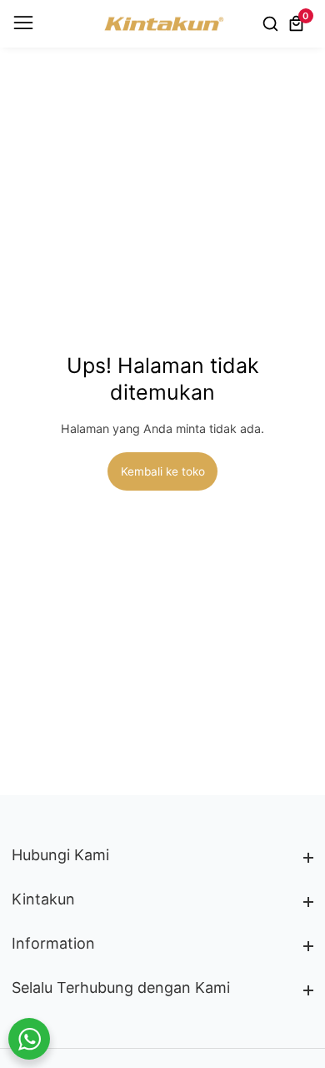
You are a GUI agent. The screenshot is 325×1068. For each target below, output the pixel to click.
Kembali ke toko (163, 471)
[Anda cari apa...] (273, 23)
